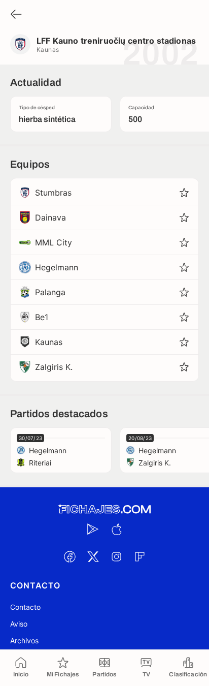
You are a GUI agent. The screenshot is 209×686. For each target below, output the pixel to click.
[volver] (16, 15)
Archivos (24, 640)
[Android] (92, 529)
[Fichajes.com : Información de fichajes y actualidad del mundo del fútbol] (104, 509)
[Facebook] (69, 556)
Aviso (18, 623)
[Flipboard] (139, 556)
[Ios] (116, 529)
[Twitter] (92, 556)
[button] (184, 192)
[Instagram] (116, 556)
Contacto (25, 607)
